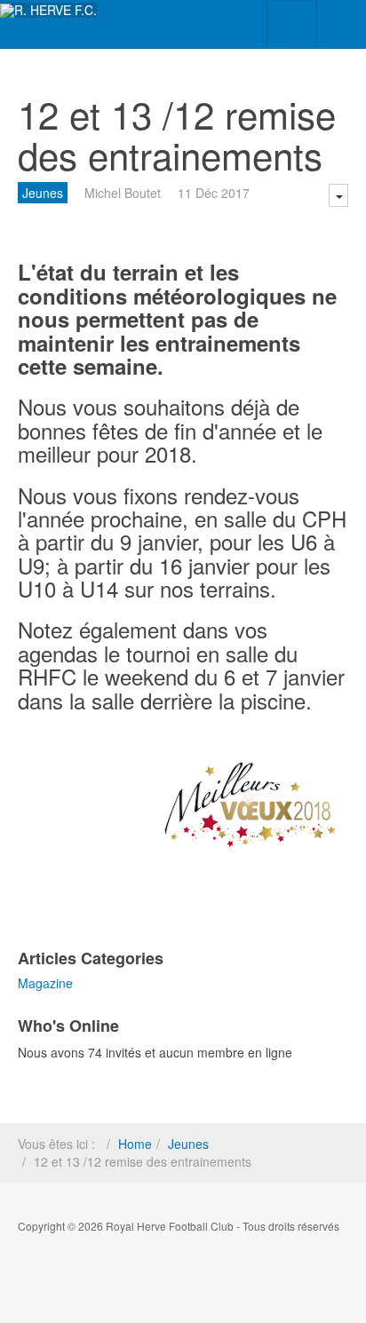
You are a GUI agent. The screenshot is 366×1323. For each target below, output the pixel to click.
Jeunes (42, 193)
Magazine (45, 983)
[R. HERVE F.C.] (48, 10)
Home (135, 1144)
